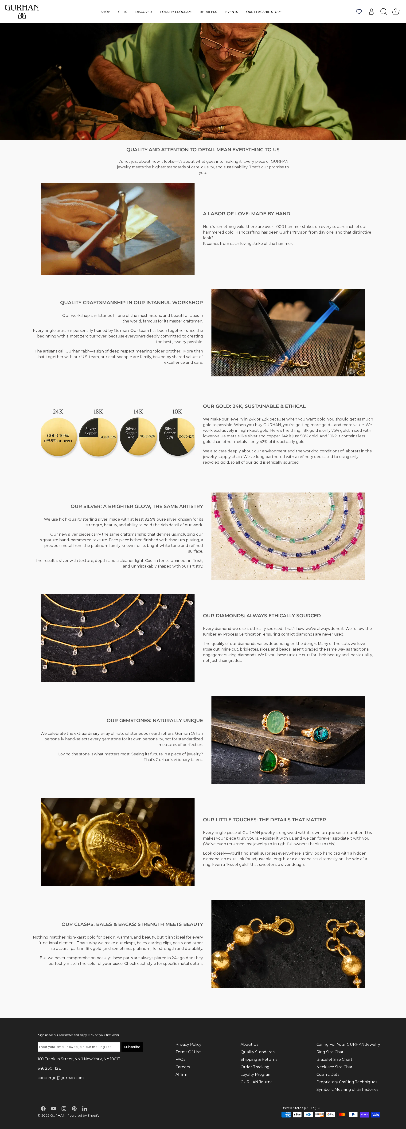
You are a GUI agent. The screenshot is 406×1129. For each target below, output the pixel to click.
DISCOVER (143, 12)
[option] (203, 81)
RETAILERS (208, 12)
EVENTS (231, 12)
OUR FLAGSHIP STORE (264, 12)
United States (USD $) (298, 1108)
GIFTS (122, 12)
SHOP (105, 12)
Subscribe (132, 1047)
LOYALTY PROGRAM (175, 12)
